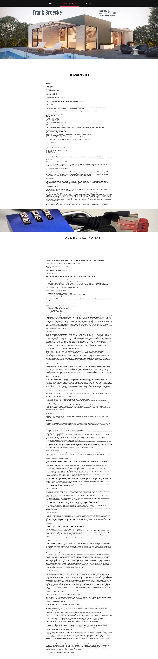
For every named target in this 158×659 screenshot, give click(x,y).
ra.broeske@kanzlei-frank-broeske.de (55, 97)
